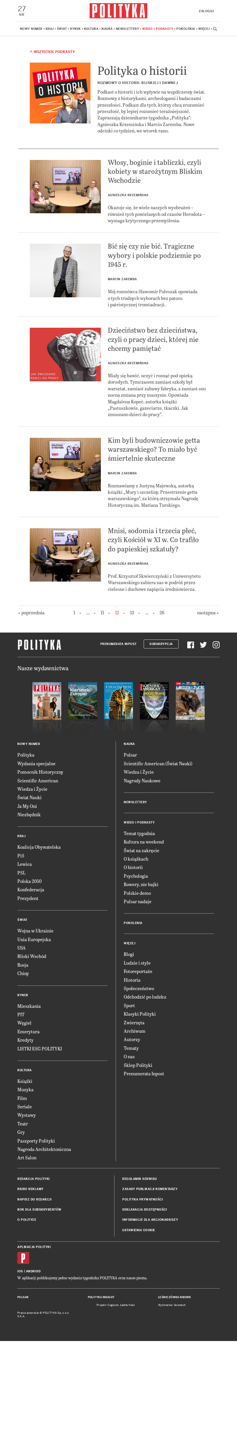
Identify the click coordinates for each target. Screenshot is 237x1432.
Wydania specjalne (36, 763)
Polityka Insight (101, 1297)
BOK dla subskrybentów (39, 1209)
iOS (20, 1271)
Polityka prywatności (142, 1199)
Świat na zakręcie (141, 850)
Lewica (24, 864)
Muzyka (25, 1089)
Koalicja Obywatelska (39, 846)
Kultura (91, 29)
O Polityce (26, 1220)
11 (102, 612)
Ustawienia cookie (138, 1230)
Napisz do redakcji (34, 1199)
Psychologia (136, 875)
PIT (21, 1014)
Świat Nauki (29, 797)
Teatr (22, 1123)
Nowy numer (31, 29)
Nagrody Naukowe (142, 780)
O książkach (136, 858)
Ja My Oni (27, 806)
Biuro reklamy (30, 1189)
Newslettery (127, 29)
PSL (21, 872)
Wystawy (26, 1115)
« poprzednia (31, 612)
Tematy (131, 1048)
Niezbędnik (29, 814)
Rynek (75, 29)
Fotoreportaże (138, 971)
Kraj (50, 29)
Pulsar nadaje (137, 901)
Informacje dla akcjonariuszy (150, 1220)
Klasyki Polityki (140, 1013)
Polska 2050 (29, 881)
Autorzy (132, 1039)
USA (21, 947)
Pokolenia (185, 29)
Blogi (129, 954)
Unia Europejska (34, 939)
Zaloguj (206, 11)
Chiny (23, 973)
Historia (132, 979)
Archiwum (134, 1030)
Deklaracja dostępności (144, 1209)
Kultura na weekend (144, 841)
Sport (129, 1005)
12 (117, 612)
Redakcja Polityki (33, 1179)
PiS (20, 855)
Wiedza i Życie (32, 789)
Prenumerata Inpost (118, 644)
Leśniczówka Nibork (174, 1297)
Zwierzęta (134, 1022)
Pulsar (130, 754)
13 (132, 612)
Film (22, 1098)
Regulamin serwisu (139, 1179)
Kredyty (25, 1039)
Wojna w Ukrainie (35, 930)
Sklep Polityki (138, 1065)
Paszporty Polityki (36, 1140)
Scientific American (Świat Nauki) (158, 763)
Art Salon (26, 1157)
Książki (24, 1081)
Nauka (107, 29)
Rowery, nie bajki (141, 884)
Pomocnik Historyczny (40, 771)
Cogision (113, 1305)
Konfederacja (30, 889)
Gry (21, 1132)
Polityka (25, 754)
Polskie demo (137, 893)
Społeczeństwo (139, 988)
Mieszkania (29, 1006)
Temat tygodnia (139, 833)
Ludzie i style (137, 962)
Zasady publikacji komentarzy (149, 1189)
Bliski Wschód (31, 956)
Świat (62, 29)
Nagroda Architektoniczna (44, 1149)
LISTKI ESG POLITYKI (39, 1048)
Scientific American (37, 780)
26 (162, 612)
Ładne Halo (127, 1305)
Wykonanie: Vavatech (172, 1305)
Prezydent (27, 898)
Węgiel (24, 1022)
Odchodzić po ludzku (145, 996)
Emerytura (28, 1031)
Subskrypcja (161, 644)
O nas (129, 1056)
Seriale (24, 1106)
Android (33, 1271)
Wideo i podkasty (157, 29)
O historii (133, 867)
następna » (208, 612)
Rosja (22, 964)
